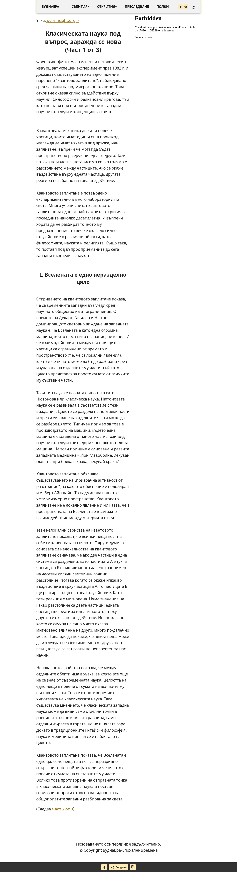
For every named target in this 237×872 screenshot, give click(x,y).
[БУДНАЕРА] (50, 7)
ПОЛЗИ (162, 6)
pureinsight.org (61, 20)
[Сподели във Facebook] (104, 867)
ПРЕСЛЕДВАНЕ (137, 6)
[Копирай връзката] (133, 867)
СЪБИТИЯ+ (80, 6)
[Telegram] (185, 6)
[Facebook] (180, 6)
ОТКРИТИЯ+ (107, 6)
